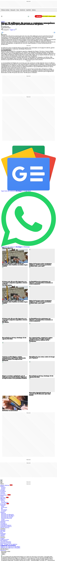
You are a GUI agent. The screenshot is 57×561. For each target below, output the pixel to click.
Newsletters (5, 495)
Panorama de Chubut (7, 517)
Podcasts (2, 523)
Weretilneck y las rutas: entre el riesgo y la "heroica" (42, 357)
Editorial (3, 513)
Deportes (2, 499)
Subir (3, 554)
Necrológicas (3, 540)
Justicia (3, 489)
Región (3, 22)
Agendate (4, 497)
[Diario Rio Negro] (1, 555)
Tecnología (4, 510)
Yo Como (3, 511)
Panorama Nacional (6, 518)
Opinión (2, 512)
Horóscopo (4, 507)
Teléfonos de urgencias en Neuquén (10, 548)
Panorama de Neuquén (7, 514)
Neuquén (13, 10)
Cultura (2, 500)
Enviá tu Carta (5, 520)
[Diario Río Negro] (28, 16)
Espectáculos (4, 502)
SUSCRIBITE (49, 16)
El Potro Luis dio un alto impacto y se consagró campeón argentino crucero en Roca (14, 283)
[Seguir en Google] (1, 33)
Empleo (2, 538)
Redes (2, 496)
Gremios (3, 487)
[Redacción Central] (1, 25)
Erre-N (3, 501)
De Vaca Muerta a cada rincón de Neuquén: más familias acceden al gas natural (15, 265)
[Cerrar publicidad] (1, 480)
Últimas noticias (5, 10)
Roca (18, 10)
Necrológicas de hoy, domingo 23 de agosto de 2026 (14, 338)
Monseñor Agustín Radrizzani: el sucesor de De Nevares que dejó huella (40, 394)
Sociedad (2, 505)
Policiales (2, 521)
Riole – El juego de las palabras (8, 544)
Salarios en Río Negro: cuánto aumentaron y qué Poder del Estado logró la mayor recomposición (14, 358)
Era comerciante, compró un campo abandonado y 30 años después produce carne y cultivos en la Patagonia (40, 339)
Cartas (3, 519)
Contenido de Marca (5, 526)
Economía (3, 491)
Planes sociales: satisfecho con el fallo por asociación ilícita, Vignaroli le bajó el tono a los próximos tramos (14, 377)
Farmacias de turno (5, 543)
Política (2, 486)
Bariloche (22, 10)
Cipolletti (28, 10)
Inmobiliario (3, 524)
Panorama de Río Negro (7, 515)
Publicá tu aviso (4, 539)
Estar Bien (4, 504)
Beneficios (3, 550)
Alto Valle (2, 531)
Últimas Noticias (6, 485)
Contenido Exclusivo (5, 525)
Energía (2, 490)
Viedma (34, 10)
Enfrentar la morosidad (10, 410)
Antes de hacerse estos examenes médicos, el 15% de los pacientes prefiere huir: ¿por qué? (40, 265)
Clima (2, 506)
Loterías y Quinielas (5, 542)
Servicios (2, 493)
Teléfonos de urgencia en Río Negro (10, 546)
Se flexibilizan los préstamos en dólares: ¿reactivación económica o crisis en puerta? (41, 283)
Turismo (2, 492)
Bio (2, 508)
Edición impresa (4, 527)
